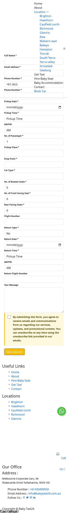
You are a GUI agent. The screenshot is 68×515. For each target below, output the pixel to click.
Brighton (45, 16)
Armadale (46, 66)
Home (38, 3)
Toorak (44, 53)
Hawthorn (46, 20)
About (38, 8)
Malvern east (48, 41)
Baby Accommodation (48, 83)
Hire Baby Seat (43, 78)
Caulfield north (49, 24)
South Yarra (47, 58)
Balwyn (44, 45)
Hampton (46, 49)
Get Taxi (39, 74)
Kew (42, 37)
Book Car (40, 91)
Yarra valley (47, 62)
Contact (39, 87)
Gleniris (45, 33)
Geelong (45, 70)
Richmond (46, 28)
